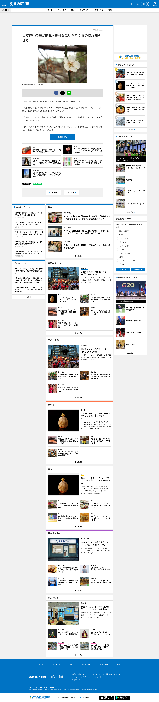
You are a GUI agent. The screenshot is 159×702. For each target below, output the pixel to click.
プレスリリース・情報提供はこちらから (107, 674)
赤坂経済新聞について (79, 674)
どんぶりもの (124, 253)
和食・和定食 (124, 231)
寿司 (121, 257)
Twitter (138, 4)
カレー (121, 249)
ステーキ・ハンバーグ (128, 260)
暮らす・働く (85, 10)
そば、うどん (124, 246)
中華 (121, 235)
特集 (110, 10)
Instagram (143, 4)
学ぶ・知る (99, 10)
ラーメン (122, 242)
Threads (147, 4)
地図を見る (62, 137)
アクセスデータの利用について (82, 677)
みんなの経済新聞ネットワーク (39, 697)
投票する (123, 269)
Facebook (133, 4)
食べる (49, 10)
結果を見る (138, 269)
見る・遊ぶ (62, 10)
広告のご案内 (76, 680)
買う (72, 10)
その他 (121, 264)
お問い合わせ (98, 677)
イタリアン (123, 238)
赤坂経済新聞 (19, 4)
